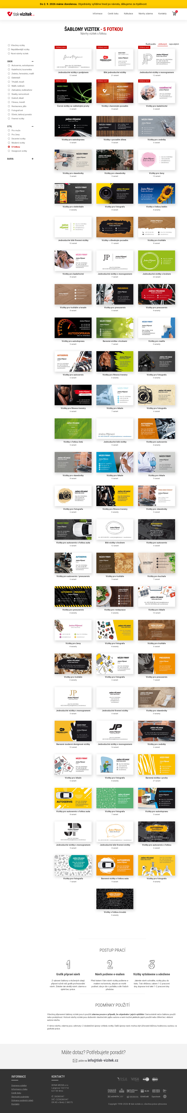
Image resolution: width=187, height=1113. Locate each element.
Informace (97, 13)
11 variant (115, 241)
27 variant (157, 779)
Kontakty (162, 13)
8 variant (112, 96)
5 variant (73, 342)
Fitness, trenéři (18, 102)
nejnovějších (174, 44)
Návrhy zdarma (146, 13)
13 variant (156, 174)
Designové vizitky (19, 151)
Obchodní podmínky (20, 1097)
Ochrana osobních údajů (22, 1100)
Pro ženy (15, 134)
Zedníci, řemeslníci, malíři (22, 73)
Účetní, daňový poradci (21, 114)
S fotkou (15, 147)
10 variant (73, 241)
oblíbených (162, 44)
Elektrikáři (15, 78)
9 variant (115, 141)
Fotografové (17, 110)
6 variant (72, 96)
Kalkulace (128, 13)
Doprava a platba (19, 1085)
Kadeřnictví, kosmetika (21, 69)
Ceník (113, 13)
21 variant (111, 63)
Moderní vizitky (18, 143)
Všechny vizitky (18, 45)
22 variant (157, 275)
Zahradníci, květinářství (21, 90)
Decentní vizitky (18, 138)
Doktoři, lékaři (17, 98)
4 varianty (156, 208)
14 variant (115, 745)
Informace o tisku (19, 1089)
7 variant (115, 275)
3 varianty (73, 208)
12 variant (72, 63)
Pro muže (15, 130)
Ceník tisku (16, 1093)
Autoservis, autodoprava (22, 65)
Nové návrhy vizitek (19, 53)
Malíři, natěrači (18, 86)
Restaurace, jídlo (18, 106)
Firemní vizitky (17, 118)
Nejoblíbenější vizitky (20, 49)
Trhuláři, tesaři (17, 82)
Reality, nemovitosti (20, 94)
